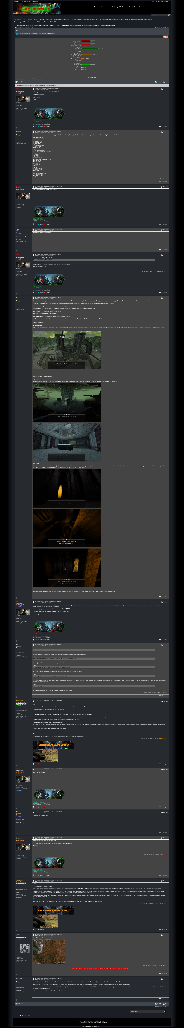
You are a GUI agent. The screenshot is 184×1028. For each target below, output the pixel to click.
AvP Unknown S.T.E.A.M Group (40, 123)
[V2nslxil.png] (67, 488)
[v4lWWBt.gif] (49, 951)
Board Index (17, 19)
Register (35, 1)
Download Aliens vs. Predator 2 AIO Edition (45, 22)
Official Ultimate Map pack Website (141, 19)
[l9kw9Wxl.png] (67, 402)
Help (24, 19)
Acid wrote (35, 258)
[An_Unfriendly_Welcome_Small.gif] (45, 756)
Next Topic (166, 27)
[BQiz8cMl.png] (67, 528)
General (32, 25)
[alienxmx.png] (49, 113)
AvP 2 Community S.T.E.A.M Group (41, 124)
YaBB (102, 1021)
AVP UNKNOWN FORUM (23, 25)
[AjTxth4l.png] (67, 350)
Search (30, 19)
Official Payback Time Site (22, 22)
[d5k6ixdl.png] (67, 442)
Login (30, 1)
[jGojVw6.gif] (100, 969)
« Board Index (20, 1015)
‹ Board (26, 1015)
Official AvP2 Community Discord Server (58, 19)
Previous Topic (158, 27)
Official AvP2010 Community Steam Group (85, 19)
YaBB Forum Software (83, 1022)
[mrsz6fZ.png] (67, 567)
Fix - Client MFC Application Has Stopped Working (115, 19)
